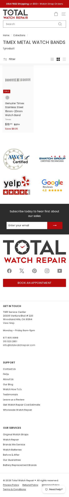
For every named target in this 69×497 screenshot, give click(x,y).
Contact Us (9, 369)
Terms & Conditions (14, 489)
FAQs (6, 374)
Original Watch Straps (15, 434)
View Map (9, 323)
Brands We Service (14, 444)
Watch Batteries (12, 449)
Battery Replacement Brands (20, 465)
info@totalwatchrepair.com (19, 345)
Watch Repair (11, 439)
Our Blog (8, 384)
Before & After (11, 454)
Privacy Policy (11, 485)
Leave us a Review (13, 399)
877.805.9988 (10, 337)
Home (6, 35)
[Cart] (56, 14)
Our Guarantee (12, 460)
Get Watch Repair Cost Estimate (21, 404)
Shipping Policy (50, 485)
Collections (19, 35)
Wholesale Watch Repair (17, 410)
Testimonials (10, 394)
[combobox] (34, 24)
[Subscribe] (54, 225)
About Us (8, 379)
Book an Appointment (34, 283)
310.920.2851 (10, 341)
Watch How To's (12, 389)
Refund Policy (30, 485)
